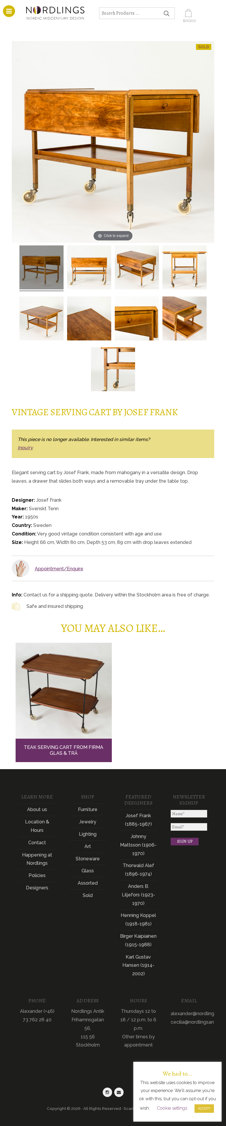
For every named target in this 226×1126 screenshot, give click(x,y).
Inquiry (25, 447)
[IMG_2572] (184, 319)
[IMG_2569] (113, 370)
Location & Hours (37, 826)
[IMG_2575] (41, 319)
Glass (88, 871)
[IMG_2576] (89, 319)
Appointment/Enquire (59, 569)
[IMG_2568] (89, 268)
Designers (37, 888)
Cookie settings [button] (172, 1108)
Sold (88, 895)
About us (37, 809)
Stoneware (88, 859)
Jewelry (88, 822)
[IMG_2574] (137, 319)
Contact (37, 842)
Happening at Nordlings (37, 859)
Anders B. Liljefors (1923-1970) (138, 894)
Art (87, 846)
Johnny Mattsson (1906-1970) (138, 845)
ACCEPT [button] (204, 1108)
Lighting (88, 834)
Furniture (87, 809)
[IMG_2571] (41, 268)
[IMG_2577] (184, 268)
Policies (37, 875)
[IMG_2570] (137, 268)
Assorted (88, 883)
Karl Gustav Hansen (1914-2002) (138, 965)
